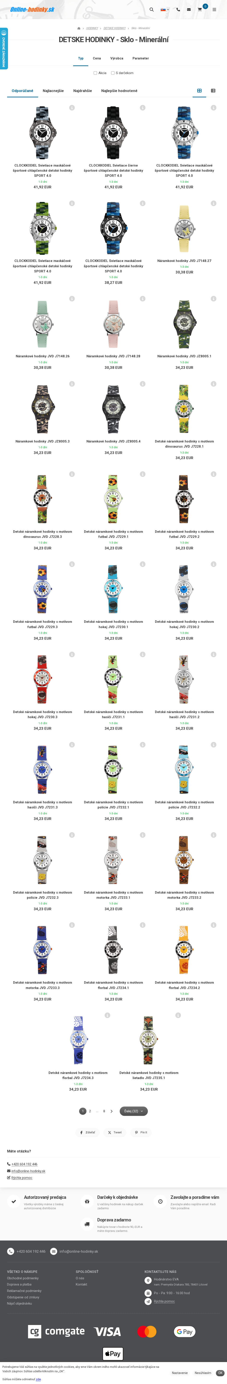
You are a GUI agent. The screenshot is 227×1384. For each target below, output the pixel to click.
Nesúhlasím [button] (203, 1373)
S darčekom (124, 73)
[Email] (189, 9)
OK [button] (220, 1373)
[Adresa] (148, 1280)
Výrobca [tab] (116, 58)
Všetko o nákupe (22, 1272)
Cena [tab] (97, 58)
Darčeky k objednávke (117, 1197)
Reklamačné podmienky (24, 1291)
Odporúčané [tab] (22, 90)
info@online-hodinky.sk (28, 1171)
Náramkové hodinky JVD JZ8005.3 (43, 441)
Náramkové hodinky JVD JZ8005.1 (184, 356)
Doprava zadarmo (114, 1220)
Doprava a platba (19, 1284)
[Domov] (32, 9)
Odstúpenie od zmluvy (23, 1297)
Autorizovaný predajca (45, 1197)
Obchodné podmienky (23, 1278)
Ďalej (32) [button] (131, 1111)
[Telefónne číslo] (178, 9)
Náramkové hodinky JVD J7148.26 (43, 356)
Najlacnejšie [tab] (53, 90)
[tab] (199, 90)
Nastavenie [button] (180, 1373)
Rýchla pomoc (22, 1178)
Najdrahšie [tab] (82, 90)
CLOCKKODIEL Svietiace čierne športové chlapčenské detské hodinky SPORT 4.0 (113, 170)
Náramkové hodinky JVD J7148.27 (184, 261)
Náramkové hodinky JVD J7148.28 (113, 356)
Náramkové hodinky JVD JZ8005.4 (113, 441)
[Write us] (148, 1301)
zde (38, 1379)
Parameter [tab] (141, 58)
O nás (80, 1278)
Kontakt (81, 1284)
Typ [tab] (81, 58)
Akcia (102, 73)
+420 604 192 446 (24, 1164)
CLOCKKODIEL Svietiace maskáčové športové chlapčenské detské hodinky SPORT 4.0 (42, 170)
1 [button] (84, 1112)
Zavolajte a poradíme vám (194, 1197)
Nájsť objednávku (19, 1303)
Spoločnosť (87, 1272)
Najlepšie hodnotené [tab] (119, 90)
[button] (87, 1132)
